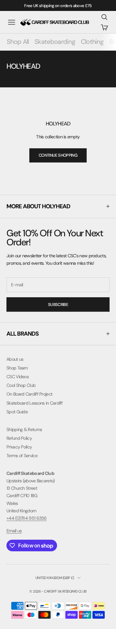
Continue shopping (58, 155)
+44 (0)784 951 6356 (26, 518)
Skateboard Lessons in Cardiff (34, 403)
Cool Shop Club (20, 385)
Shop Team (17, 368)
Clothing (92, 41)
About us (14, 359)
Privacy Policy (19, 447)
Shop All (18, 41)
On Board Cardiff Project (29, 394)
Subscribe (58, 304)
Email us (14, 531)
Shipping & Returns (24, 429)
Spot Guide (17, 412)
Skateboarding (54, 41)
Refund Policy (19, 438)
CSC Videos (17, 376)
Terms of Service (21, 455)
